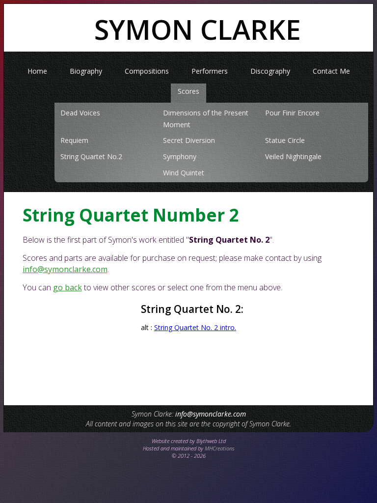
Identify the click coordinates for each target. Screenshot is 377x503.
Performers (209, 71)
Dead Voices (80, 112)
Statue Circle (285, 140)
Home (37, 71)
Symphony (179, 156)
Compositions (147, 71)
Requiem (74, 140)
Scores (188, 91)
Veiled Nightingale (293, 156)
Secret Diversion (189, 140)
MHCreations (220, 448)
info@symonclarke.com (65, 269)
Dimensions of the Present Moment (205, 118)
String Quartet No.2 (91, 156)
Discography (270, 71)
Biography (86, 71)
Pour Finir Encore (292, 112)
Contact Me (331, 71)
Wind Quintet (183, 172)
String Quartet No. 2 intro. (195, 327)
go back (67, 287)
